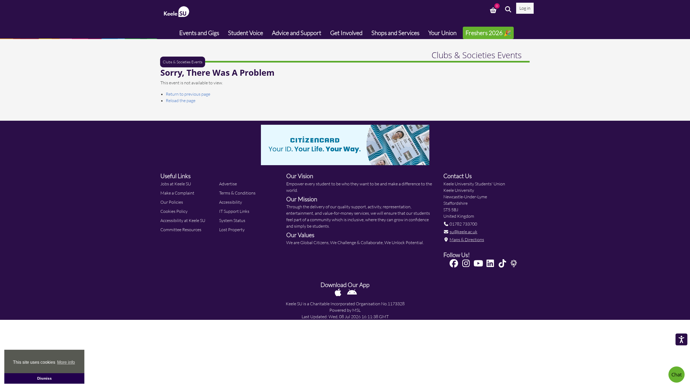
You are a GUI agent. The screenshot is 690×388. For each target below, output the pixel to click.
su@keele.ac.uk (463, 231)
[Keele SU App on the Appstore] (338, 292)
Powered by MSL (345, 310)
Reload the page (180, 100)
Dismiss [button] (44, 378)
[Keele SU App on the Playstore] (352, 292)
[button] (508, 9)
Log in (524, 8)
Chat (676, 374)
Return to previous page (188, 93)
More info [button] (66, 362)
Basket (494, 9)
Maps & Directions (467, 239)
